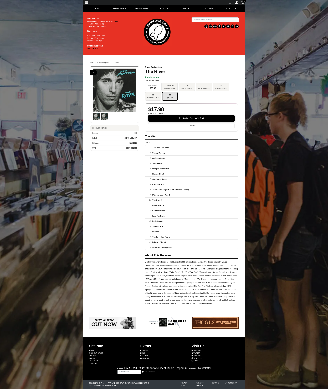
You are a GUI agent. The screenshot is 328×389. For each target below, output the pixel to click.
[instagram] (232, 26)
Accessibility (231, 383)
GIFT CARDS (209, 9)
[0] (242, 3)
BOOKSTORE (231, 9)
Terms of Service (199, 384)
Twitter (196, 353)
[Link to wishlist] (230, 3)
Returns (215, 383)
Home (92, 63)
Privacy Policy (184, 384)
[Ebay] (210, 26)
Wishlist (193, 126)
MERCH (186, 9)
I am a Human (149, 372)
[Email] (237, 26)
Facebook (197, 350)
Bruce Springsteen (103, 63)
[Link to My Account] (236, 3)
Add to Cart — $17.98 (193, 118)
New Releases (141, 9)
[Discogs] (215, 26)
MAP (116, 21)
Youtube (197, 356)
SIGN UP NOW (93, 48)
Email (195, 361)
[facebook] (219, 26)
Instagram (197, 358)
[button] (119, 8)
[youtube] (228, 26)
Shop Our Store (96, 353)
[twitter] (224, 26)
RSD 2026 (164, 9)
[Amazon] (206, 26)
